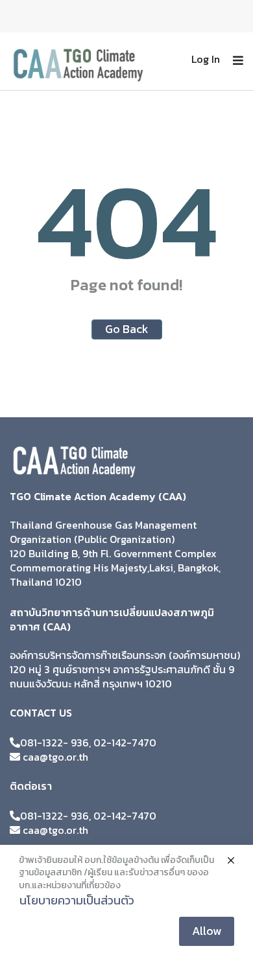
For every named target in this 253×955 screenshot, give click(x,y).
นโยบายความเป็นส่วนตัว (76, 900)
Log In (205, 59)
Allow (206, 930)
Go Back (127, 329)
